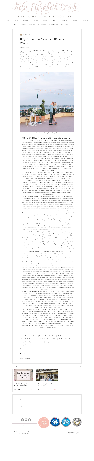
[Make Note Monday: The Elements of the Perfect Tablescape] (23, 375)
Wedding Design (43, 336)
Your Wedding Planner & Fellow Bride (45, 384)
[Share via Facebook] (20, 353)
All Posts (14, 24)
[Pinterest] (26, 419)
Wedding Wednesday (53, 24)
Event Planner (52, 336)
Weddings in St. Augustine (65, 339)
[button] (79, 24)
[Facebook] (29, 419)
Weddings (60, 336)
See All (80, 366)
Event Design (24, 336)
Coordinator (40, 342)
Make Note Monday (42, 24)
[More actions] (73, 35)
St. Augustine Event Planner (51, 342)
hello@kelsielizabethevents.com (26, 432)
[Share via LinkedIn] (27, 353)
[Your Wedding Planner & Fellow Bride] (47, 375)
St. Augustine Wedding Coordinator (42, 339)
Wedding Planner (22, 24)
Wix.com (79, 434)
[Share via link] (31, 353)
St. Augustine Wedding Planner (28, 342)
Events (62, 342)
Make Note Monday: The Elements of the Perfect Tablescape (21, 384)
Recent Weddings (64, 24)
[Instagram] (22, 419)
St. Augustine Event (25, 345)
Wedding (55, 339)
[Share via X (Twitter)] (24, 353)
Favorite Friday (32, 24)
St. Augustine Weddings (26, 339)
